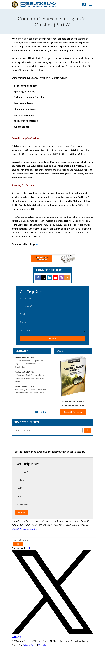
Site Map (42, 645)
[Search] (87, 430)
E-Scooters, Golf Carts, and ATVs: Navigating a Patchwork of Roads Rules (30, 378)
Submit (52, 338)
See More (39, 412)
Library (22, 350)
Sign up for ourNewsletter (42, 258)
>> (37, 244)
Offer (61, 350)
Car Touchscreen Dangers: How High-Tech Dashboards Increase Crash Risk (30, 363)
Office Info (17, 528)
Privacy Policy (30, 645)
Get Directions (29, 528)
